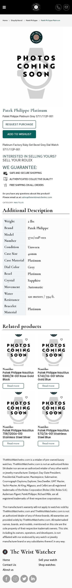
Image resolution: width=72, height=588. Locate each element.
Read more (13, 385)
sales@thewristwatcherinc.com (36, 197)
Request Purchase (19, 124)
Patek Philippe (31, 20)
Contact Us (9, 564)
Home (5, 20)
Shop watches (47, 564)
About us (8, 569)
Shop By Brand (16, 20)
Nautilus (19, 202)
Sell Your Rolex (17, 160)
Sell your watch (48, 560)
